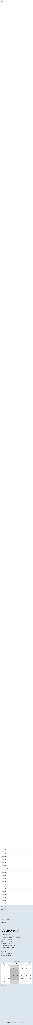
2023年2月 (5, 859)
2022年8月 (5, 878)
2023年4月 (5, 853)
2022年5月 (5, 888)
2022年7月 (5, 881)
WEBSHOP (4, 922)
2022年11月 (5, 869)
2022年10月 (5, 872)
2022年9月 (5, 875)
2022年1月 (5, 900)
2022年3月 (5, 894)
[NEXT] (30, 962)
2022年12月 (5, 865)
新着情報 (3, 906)
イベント (3, 916)
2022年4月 (5, 891)
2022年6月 (5, 885)
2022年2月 (5, 897)
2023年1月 (5, 862)
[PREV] (3, 962)
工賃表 (2, 913)
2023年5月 (5, 850)
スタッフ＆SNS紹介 (6, 919)
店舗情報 (3, 909)
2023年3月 (5, 856)
